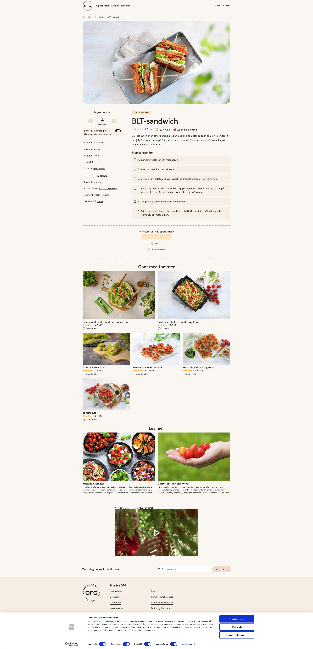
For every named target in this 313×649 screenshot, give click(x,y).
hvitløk (96, 194)
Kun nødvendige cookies (236, 635)
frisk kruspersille (108, 188)
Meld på (220, 569)
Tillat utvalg (237, 627)
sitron (100, 201)
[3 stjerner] (156, 236)
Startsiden (87, 17)
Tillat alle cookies (236, 619)
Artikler (115, 5)
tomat (89, 155)
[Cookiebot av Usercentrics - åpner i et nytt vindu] (71, 644)
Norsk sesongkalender (162, 596)
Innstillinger (187, 644)
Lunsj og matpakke (141, 112)
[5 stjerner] (168, 236)
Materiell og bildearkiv (162, 602)
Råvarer (125, 5)
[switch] (126, 644)
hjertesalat (99, 168)
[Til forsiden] (87, 6)
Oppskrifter (102, 5)
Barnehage (115, 596)
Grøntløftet (115, 602)
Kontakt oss (116, 591)
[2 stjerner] (150, 236)
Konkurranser (116, 608)
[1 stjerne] (144, 236)
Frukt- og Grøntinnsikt (161, 608)
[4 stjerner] (162, 236)
